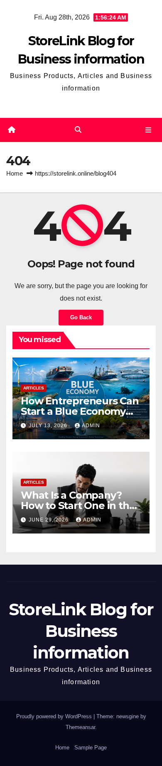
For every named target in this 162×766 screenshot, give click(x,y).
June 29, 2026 (49, 520)
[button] (78, 129)
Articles (33, 388)
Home (14, 173)
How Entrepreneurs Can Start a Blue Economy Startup (80, 411)
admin (91, 425)
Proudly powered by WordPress (54, 716)
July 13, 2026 (49, 425)
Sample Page (90, 747)
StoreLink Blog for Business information (81, 631)
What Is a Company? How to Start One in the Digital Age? (78, 505)
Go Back (81, 317)
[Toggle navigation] (148, 130)
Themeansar (80, 727)
